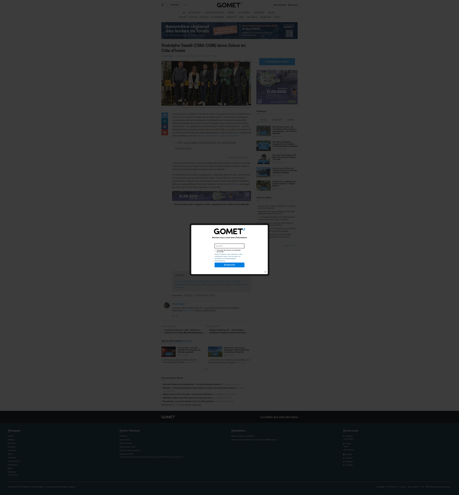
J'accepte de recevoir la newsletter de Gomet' (229, 251)
